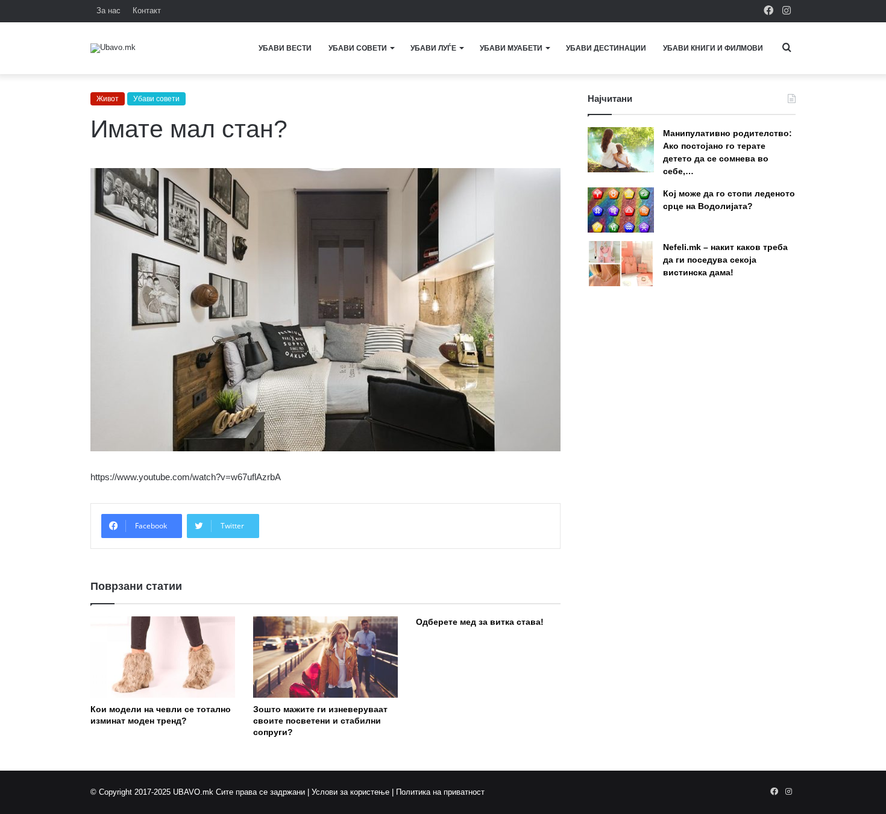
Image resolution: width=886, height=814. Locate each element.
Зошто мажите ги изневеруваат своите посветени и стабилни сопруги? (320, 720)
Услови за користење (350, 792)
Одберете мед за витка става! (480, 622)
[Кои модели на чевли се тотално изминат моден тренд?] (162, 657)
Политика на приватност (440, 792)
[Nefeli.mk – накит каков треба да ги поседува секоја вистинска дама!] (621, 263)
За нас (108, 10)
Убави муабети (511, 48)
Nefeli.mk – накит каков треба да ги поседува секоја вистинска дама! (725, 259)
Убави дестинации (606, 48)
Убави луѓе (433, 48)
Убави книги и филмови (713, 48)
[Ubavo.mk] (113, 48)
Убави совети (357, 48)
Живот (107, 99)
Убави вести (285, 48)
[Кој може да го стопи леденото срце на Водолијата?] (621, 210)
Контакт (147, 10)
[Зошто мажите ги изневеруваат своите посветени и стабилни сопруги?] (325, 657)
